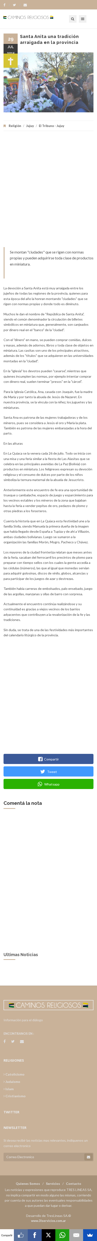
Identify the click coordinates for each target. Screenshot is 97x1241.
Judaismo (12, 1082)
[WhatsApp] (62, 1235)
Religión (15, 126)
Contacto (73, 1184)
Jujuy (30, 126)
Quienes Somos (28, 1184)
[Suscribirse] (88, 1157)
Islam (9, 1089)
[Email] (76, 1235)
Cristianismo (15, 1096)
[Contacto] (25, 4)
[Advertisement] (48, 191)
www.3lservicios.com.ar (48, 1221)
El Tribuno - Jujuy (51, 126)
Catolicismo (14, 1074)
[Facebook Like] (21, 1235)
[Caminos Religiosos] (34, 18)
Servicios (53, 1184)
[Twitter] (16, 4)
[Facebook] (7, 4)
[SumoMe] (90, 1235)
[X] (49, 1235)
